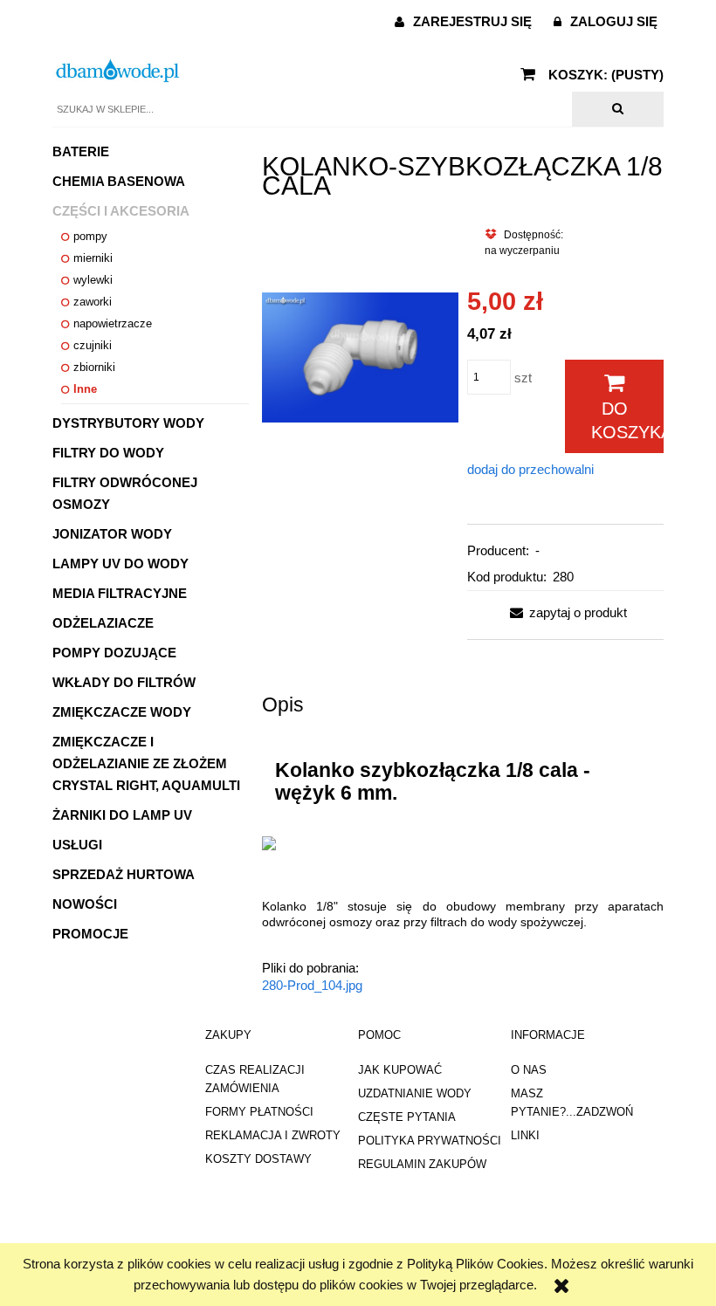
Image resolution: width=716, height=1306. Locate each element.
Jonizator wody (112, 533)
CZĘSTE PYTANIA (407, 1117)
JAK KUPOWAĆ (400, 1069)
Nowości (84, 904)
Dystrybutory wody (128, 423)
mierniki (93, 258)
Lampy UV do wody (120, 563)
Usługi (77, 844)
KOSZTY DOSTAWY (258, 1158)
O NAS (529, 1069)
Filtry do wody (108, 452)
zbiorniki (94, 367)
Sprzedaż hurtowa (123, 874)
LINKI (525, 1135)
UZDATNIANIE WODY (415, 1093)
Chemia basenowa (118, 181)
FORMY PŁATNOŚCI (259, 1111)
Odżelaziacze (103, 622)
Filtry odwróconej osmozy (124, 493)
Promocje (90, 933)
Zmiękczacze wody (121, 712)
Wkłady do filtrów (124, 682)
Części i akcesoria (120, 210)
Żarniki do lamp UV (122, 815)
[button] (565, 612)
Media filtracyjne (119, 593)
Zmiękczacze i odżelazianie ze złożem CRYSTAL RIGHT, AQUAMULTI (146, 763)
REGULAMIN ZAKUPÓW (422, 1164)
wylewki (93, 279)
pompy (90, 236)
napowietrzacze (112, 323)
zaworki (92, 301)
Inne (85, 388)
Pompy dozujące (114, 652)
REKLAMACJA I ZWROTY (273, 1135)
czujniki (92, 345)
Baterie (80, 151)
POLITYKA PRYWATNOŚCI (429, 1140)
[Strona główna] (117, 70)
